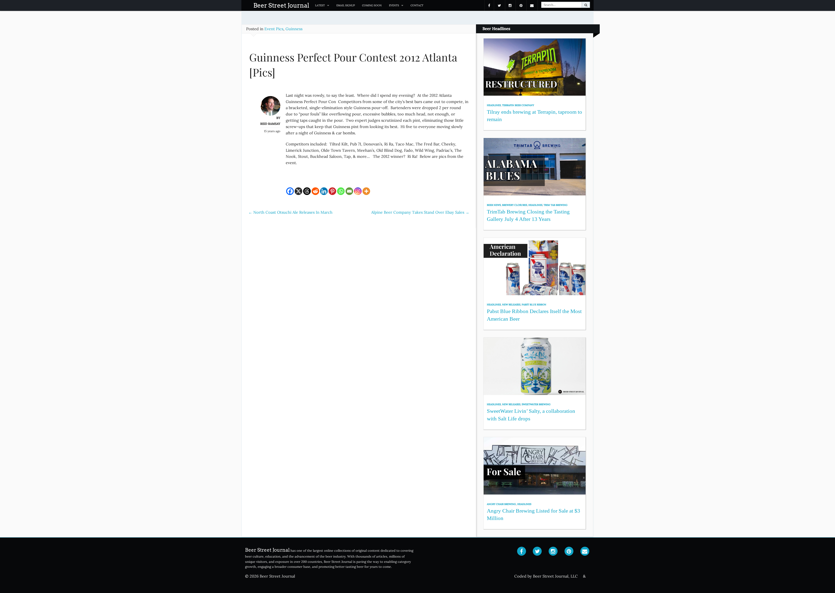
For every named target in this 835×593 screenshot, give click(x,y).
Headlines (494, 105)
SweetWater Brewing (536, 404)
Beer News (494, 205)
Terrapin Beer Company (518, 105)
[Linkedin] (324, 191)
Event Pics (273, 28)
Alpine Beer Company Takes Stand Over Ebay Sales (420, 212)
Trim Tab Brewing (556, 205)
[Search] (586, 5)
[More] (366, 191)
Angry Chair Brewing (501, 504)
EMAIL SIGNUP (345, 5)
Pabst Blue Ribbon (534, 304)
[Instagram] (358, 191)
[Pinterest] (332, 191)
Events (394, 5)
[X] (298, 191)
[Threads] (307, 191)
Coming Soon (372, 5)
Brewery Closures (514, 205)
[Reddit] (315, 191)
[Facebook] (290, 191)
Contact (417, 5)
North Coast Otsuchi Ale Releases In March (290, 212)
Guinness (294, 28)
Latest (320, 5)
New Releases (511, 304)
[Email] (349, 191)
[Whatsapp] (341, 191)
